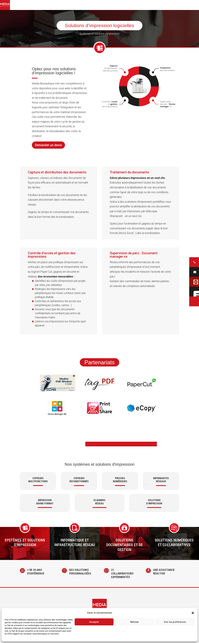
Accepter (94, 622)
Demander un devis (48, 145)
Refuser (134, 622)
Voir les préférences (175, 622)
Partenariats (99, 362)
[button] (192, 612)
